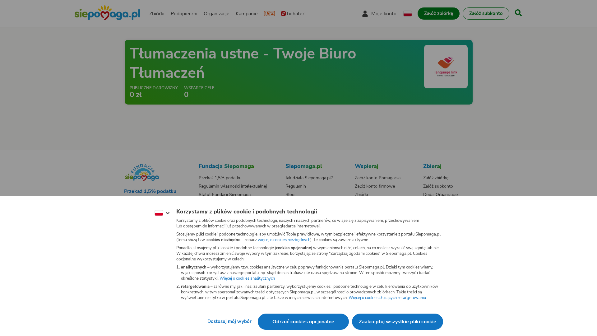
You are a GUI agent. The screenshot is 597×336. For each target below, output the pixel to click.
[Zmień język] (162, 213)
